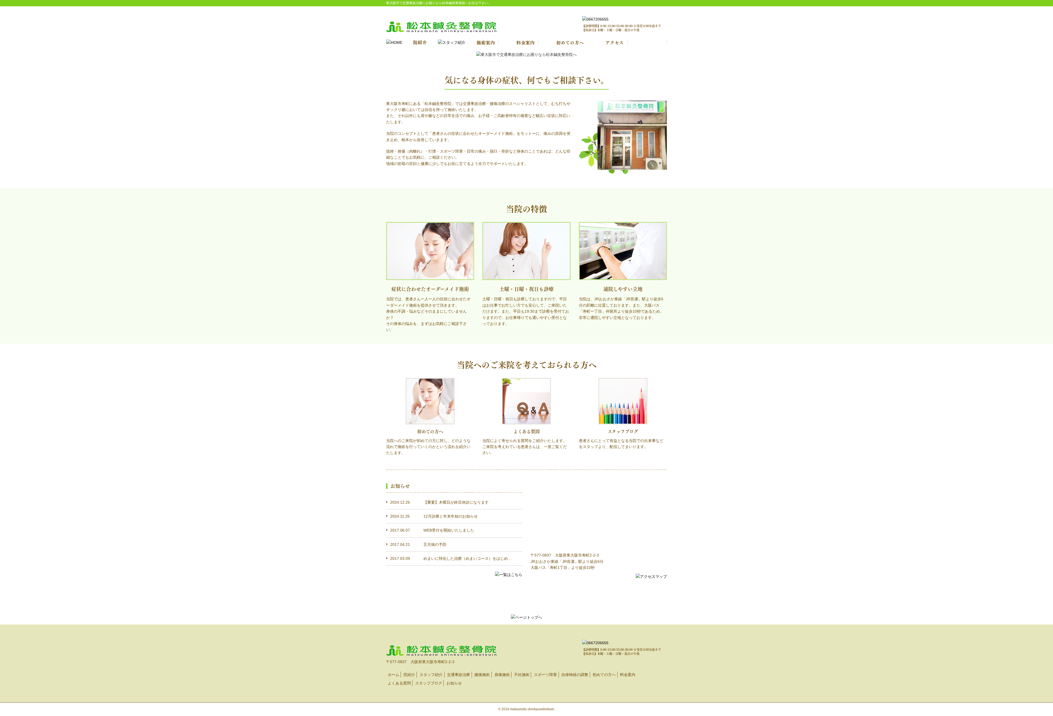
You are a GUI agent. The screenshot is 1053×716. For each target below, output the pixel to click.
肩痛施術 (502, 674)
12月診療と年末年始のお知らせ (450, 516)
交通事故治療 (458, 674)
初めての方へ (604, 674)
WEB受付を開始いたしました (448, 530)
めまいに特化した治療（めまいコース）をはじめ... (467, 558)
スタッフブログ (428, 683)
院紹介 (409, 674)
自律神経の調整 (574, 674)
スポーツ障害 (545, 674)
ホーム (393, 674)
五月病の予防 (434, 544)
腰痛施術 (482, 674)
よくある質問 (399, 683)
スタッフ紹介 (431, 674)
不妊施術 (522, 674)
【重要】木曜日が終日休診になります (456, 502)
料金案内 (627, 674)
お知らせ (454, 683)
